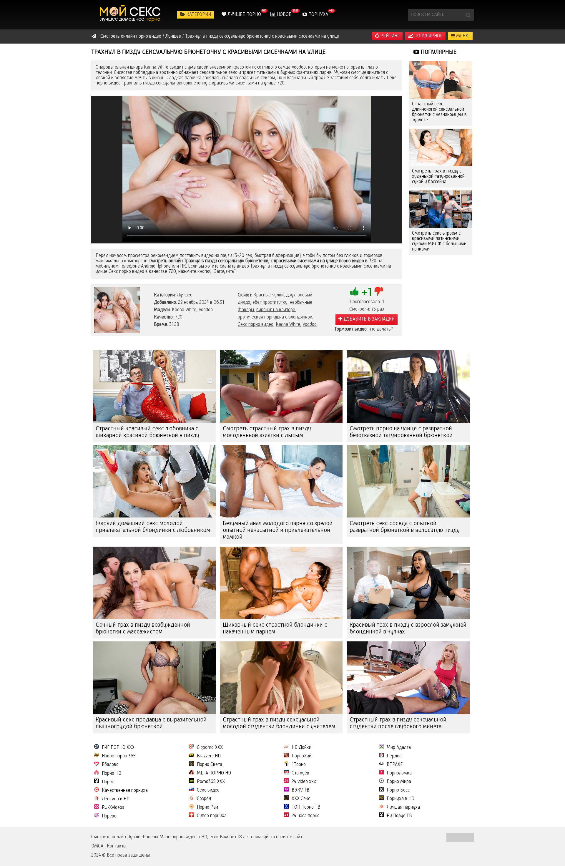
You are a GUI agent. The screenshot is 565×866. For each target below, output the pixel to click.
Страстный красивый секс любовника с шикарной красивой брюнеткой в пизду (147, 432)
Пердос (394, 756)
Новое (283, 14)
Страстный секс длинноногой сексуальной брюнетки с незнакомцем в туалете (439, 112)
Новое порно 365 (119, 756)
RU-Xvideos (113, 807)
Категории (198, 14)
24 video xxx (304, 781)
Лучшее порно (243, 14)
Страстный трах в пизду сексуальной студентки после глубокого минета (398, 723)
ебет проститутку (270, 302)
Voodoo (310, 324)
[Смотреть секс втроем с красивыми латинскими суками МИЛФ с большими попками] (440, 209)
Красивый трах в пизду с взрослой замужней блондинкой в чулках (408, 628)
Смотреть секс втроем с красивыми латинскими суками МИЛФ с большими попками (439, 241)
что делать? (381, 329)
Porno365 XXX (211, 781)
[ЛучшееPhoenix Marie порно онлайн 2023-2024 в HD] (131, 14)
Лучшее (184, 295)
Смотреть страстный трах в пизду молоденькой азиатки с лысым (267, 432)
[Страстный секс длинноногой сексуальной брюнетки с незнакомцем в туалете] (440, 80)
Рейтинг (389, 36)
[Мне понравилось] (354, 291)
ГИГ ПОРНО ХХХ (118, 747)
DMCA (97, 846)
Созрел (204, 799)
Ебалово (110, 764)
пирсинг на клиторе (275, 310)
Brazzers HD (209, 756)
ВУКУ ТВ (301, 790)
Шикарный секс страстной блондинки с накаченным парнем (275, 628)
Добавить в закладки (368, 319)
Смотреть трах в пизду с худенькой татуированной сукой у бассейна (438, 176)
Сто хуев (300, 773)
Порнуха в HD (400, 799)
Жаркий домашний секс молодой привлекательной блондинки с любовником (153, 527)
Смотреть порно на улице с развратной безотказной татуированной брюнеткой (401, 432)
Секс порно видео (255, 324)
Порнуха (317, 14)
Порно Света (209, 764)
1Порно (299, 764)
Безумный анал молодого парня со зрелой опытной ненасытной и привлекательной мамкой (278, 530)
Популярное (428, 36)
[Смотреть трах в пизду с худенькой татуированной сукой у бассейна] (440, 147)
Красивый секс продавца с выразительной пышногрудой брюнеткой (151, 723)
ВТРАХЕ (395, 764)
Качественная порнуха (125, 790)
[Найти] (468, 15)
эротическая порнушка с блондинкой (275, 317)
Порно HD (111, 773)
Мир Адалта (399, 747)
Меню (462, 36)
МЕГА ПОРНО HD (214, 773)
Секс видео (208, 790)
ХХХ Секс (301, 799)
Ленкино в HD (115, 799)
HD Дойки (301, 747)
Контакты (116, 846)
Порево (109, 816)
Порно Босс (398, 790)
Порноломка (399, 773)
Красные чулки (268, 295)
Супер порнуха (212, 816)
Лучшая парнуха (403, 807)
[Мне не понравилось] (378, 291)
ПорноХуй (301, 756)
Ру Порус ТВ (399, 816)
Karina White (288, 324)
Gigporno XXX (210, 747)
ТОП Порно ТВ (306, 807)
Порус (108, 782)
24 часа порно (306, 816)
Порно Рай (207, 807)
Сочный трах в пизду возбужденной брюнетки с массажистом (143, 628)
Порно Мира (399, 781)
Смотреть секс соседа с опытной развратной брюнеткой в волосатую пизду (405, 527)
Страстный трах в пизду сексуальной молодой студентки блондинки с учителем (279, 723)
